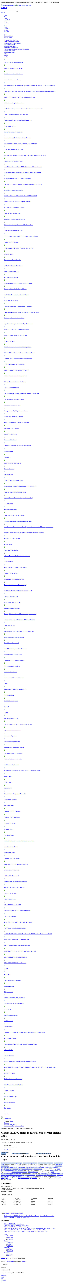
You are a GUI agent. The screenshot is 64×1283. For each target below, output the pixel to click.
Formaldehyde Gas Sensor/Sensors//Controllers (16, 49)
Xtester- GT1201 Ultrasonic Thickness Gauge (16, 1227)
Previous (29, 1216)
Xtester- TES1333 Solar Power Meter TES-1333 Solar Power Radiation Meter (25, 1230)
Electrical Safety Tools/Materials (12, 43)
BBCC (6, 53)
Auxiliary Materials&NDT (11, 47)
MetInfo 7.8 (10, 1261)
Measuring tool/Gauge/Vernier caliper (14, 1126)
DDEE (6, 56)
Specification (7, 1150)
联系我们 (10, 1251)
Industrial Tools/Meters (10, 46)
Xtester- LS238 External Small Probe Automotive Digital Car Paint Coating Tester (26, 1231)
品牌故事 (10, 1249)
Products (3, 12)
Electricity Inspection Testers (11, 40)
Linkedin (9, 1254)
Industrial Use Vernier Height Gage (13, 1213)
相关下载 (10, 1246)
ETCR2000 (4, 8)
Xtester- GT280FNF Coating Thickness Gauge (16, 1225)
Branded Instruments (9, 50)
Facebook (9, 1255)
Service (6, 1241)
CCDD (6, 55)
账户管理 (10, 1235)
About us (6, 1247)
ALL (5, 25)
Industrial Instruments (9, 52)
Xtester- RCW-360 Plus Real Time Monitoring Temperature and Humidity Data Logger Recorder (30, 1228)
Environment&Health (9, 44)
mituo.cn (24, 1261)
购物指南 (10, 1237)
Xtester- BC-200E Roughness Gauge (14, 1224)
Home (5, 15)
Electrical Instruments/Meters (11, 41)
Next (16, 1217)
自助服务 (10, 1244)
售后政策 (10, 1242)
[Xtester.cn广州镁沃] (16, 5)
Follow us (6, 1252)
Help (5, 1234)
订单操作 (10, 1239)
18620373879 (4, 1258)
